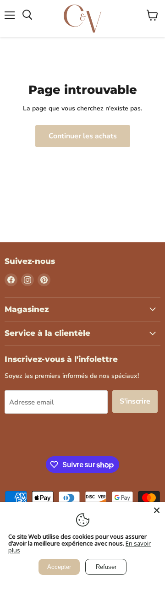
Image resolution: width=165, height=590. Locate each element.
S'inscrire (135, 401)
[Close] (156, 510)
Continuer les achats (83, 136)
